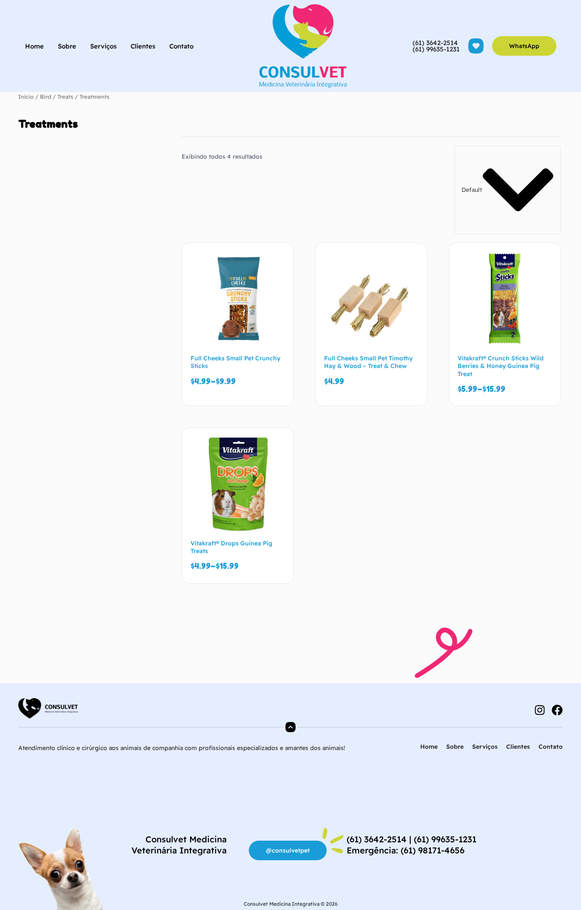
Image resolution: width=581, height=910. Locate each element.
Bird (45, 96)
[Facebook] (557, 710)
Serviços (103, 46)
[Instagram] (539, 710)
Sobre (67, 46)
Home (34, 46)
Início (26, 96)
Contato (181, 46)
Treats (65, 96)
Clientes (143, 46)
